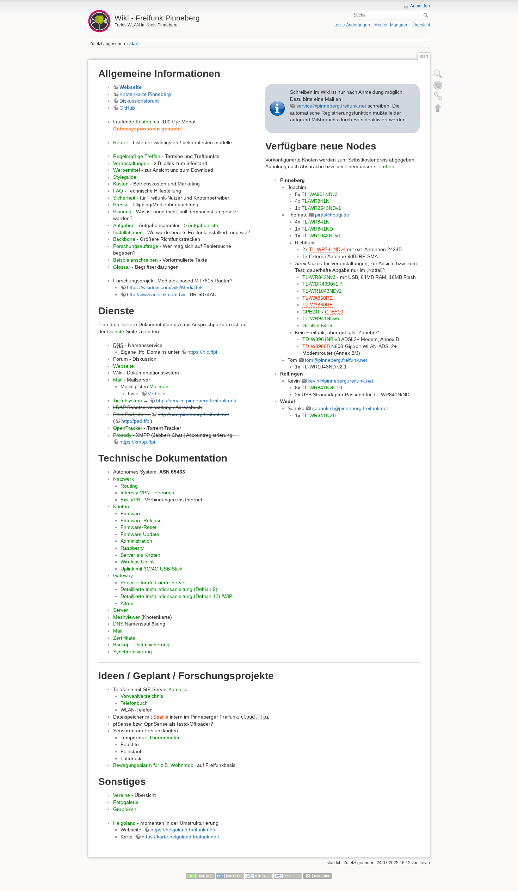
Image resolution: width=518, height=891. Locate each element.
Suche (426, 15)
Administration (136, 541)
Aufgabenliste (203, 225)
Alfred (127, 603)
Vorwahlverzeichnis (142, 696)
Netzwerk (123, 479)
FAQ (118, 191)
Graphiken (124, 809)
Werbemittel (126, 170)
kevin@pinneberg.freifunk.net (340, 381)
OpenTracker (127, 428)
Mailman (158, 386)
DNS (118, 624)
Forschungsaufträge (135, 246)
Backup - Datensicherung (141, 644)
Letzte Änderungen (351, 25)
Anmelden (420, 6)
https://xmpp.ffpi (137, 442)
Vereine (121, 795)
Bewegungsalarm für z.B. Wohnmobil (154, 765)
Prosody (122, 435)
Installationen (128, 232)
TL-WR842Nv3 (318, 277)
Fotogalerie (125, 802)
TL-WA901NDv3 (320, 194)
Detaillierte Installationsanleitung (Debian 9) (169, 589)
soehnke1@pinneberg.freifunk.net (350, 408)
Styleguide (124, 177)
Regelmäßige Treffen (136, 156)
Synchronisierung (132, 651)
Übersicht (421, 25)
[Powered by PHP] (230, 875)
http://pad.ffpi (135, 421)
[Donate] (200, 875)
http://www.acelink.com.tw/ (156, 294)
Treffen (386, 166)
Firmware (131, 513)
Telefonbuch (134, 703)
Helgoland (124, 823)
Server (120, 610)
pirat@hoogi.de (332, 215)
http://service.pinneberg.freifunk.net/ (196, 400)
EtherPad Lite (128, 414)
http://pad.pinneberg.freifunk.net (193, 414)
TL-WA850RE (317, 298)
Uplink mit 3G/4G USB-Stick (151, 569)
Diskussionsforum (139, 101)
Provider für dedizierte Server (153, 582)
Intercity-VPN (135, 492)
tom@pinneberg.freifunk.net (336, 360)
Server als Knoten (140, 555)
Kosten (143, 121)
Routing (129, 486)
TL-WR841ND (317, 229)
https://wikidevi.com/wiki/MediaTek (165, 287)
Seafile (160, 717)
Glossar (121, 267)
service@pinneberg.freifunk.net (331, 106)
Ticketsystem (127, 400)
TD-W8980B (316, 346)
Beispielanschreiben (135, 260)
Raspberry (132, 548)
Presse (121, 204)
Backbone (124, 239)
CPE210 (311, 312)
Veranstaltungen (131, 163)
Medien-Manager (390, 25)
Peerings (164, 492)
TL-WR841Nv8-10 (322, 387)
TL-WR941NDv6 (320, 318)
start (134, 43)
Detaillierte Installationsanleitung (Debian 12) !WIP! (177, 596)
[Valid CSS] (288, 875)
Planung (122, 211)
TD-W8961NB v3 (321, 339)
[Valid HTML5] (259, 875)
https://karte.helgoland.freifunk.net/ (180, 837)
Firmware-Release (141, 520)
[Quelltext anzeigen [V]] (438, 73)
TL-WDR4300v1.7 (322, 284)
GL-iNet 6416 (317, 325)
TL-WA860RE (317, 304)
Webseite (130, 87)
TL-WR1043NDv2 (322, 291)
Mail (117, 380)
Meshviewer (126, 617)
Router (120, 142)
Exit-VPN (130, 499)
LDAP (119, 407)
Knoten (121, 506)
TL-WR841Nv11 (319, 415)
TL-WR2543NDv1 (321, 208)
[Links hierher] (438, 96)
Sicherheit (124, 198)
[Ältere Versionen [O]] (438, 85)
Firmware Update (140, 534)
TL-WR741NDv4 (327, 249)
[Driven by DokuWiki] (317, 875)
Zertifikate (124, 638)
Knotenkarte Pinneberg (145, 94)
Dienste (115, 331)
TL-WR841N (315, 201)
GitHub (127, 108)
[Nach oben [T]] (438, 107)
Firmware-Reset (138, 527)
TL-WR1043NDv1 (321, 235)
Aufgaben (124, 225)
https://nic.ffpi (202, 352)
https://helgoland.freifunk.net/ (182, 829)
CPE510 (334, 312)
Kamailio (177, 689)
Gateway (123, 575)
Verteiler (157, 393)
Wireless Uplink (138, 561)
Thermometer (164, 737)
